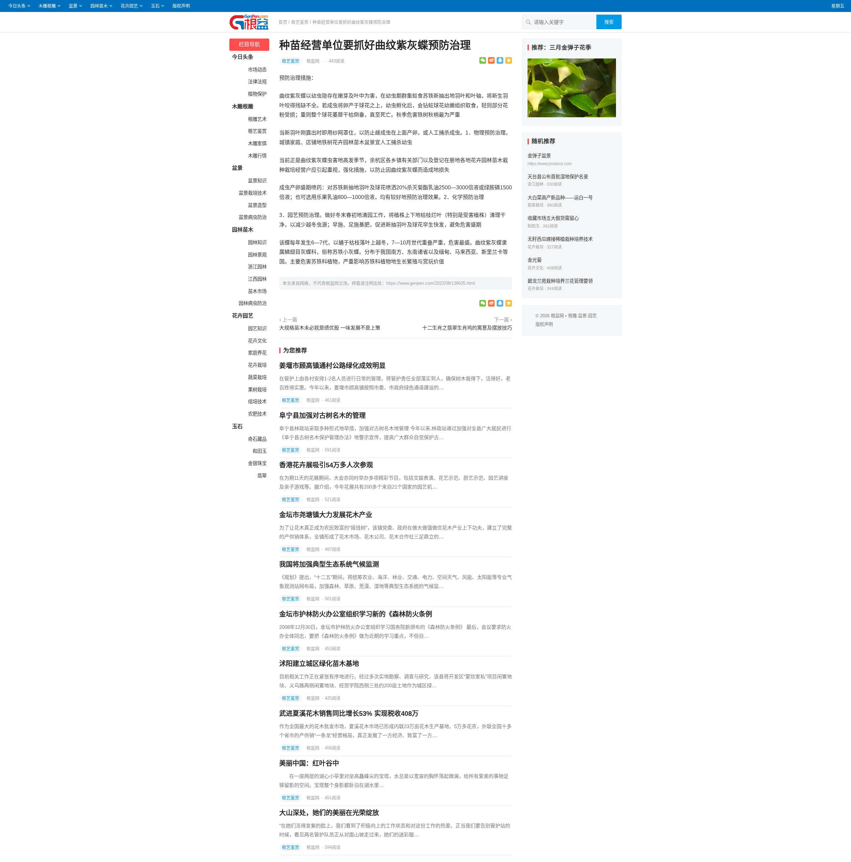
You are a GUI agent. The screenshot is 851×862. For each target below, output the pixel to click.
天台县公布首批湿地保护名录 (558, 176)
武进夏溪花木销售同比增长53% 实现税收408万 (349, 713)
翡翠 (261, 475)
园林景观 (257, 254)
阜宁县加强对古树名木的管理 (322, 415)
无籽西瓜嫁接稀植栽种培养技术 (560, 239)
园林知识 (257, 242)
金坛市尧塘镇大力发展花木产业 (325, 515)
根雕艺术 (257, 119)
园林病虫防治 (252, 303)
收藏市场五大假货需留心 (553, 218)
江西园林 (257, 279)
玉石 (155, 5)
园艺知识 (257, 328)
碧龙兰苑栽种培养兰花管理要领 (560, 281)
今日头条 (17, 5)
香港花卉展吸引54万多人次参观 (326, 465)
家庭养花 (257, 352)
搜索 (609, 22)
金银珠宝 (257, 463)
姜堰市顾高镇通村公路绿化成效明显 (332, 365)
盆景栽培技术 (252, 193)
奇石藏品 (257, 439)
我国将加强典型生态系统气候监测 (329, 564)
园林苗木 (99, 5)
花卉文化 (257, 340)
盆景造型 (257, 205)
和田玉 (259, 451)
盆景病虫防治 (252, 217)
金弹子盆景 (539, 155)
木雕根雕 (47, 5)
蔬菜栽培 (257, 377)
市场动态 (257, 69)
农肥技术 (257, 414)
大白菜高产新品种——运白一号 (560, 197)
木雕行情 (257, 155)
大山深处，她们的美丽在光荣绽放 (329, 812)
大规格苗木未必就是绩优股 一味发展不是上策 (329, 328)
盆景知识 (257, 180)
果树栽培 (257, 389)
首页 (283, 22)
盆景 (73, 5)
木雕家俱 (257, 143)
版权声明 (181, 5)
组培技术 (257, 401)
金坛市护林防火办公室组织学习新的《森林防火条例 (355, 614)
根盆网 (313, 60)
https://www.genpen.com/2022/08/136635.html (430, 283)
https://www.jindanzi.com (550, 163)
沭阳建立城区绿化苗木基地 (319, 663)
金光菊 (535, 260)
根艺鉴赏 (299, 22)
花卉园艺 (129, 5)
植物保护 (257, 94)
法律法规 (257, 81)
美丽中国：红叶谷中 (309, 763)
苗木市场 (257, 291)
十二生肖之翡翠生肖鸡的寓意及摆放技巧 (467, 328)
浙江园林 (257, 266)
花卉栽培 (257, 365)
